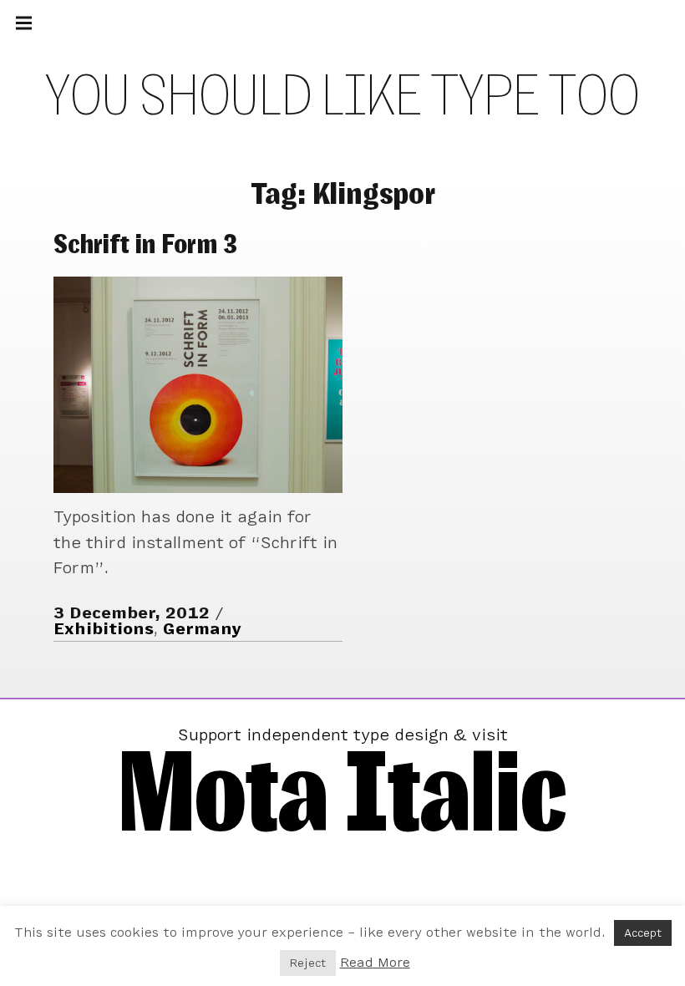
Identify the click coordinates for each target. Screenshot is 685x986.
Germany (202, 629)
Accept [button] (643, 933)
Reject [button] (308, 963)
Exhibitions (103, 629)
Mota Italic (342, 790)
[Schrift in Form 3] (197, 385)
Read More (375, 962)
